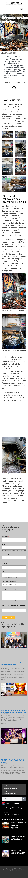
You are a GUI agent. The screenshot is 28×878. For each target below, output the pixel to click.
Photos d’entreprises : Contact (10, 793)
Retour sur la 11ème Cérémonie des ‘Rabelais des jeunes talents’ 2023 (18, 852)
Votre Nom (5, 536)
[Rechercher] (24, 799)
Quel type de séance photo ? (10, 581)
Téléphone (5, 563)
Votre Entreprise (7, 554)
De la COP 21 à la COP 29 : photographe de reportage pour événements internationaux (13, 711)
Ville (3, 571)
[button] (21, 9)
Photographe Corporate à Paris (10, 788)
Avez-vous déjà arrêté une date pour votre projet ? (13, 606)
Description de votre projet (9, 589)
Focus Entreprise (13, 804)
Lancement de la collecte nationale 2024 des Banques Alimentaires (12, 663)
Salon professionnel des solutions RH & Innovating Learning (18, 838)
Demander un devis (8, 617)
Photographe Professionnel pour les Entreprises (11, 786)
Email (4, 544)
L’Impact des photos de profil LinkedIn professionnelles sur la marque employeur (14, 808)
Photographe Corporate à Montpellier (12, 791)
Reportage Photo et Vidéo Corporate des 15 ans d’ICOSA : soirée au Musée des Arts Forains (13, 760)
